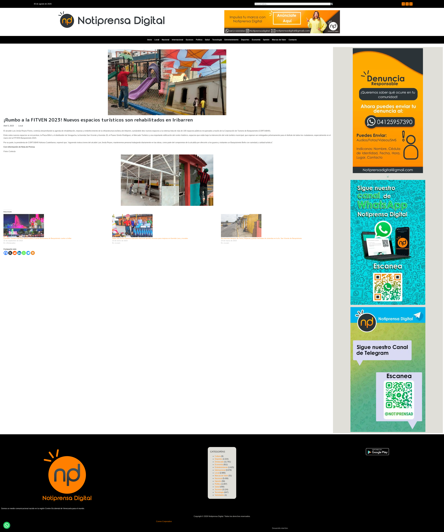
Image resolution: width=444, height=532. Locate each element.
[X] (10, 253)
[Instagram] (403, 4)
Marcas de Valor (279, 40)
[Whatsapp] (24, 253)
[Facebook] (6, 253)
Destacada (219, 462)
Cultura (218, 456)
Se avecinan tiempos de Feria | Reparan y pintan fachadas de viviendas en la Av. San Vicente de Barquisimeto (261, 238)
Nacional (165, 40)
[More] (33, 253)
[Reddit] (15, 253)
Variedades (219, 495)
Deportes (245, 40)
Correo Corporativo (164, 521)
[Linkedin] (19, 253)
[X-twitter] (407, 4)
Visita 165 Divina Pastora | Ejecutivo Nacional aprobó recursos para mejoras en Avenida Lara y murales (150, 238)
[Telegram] (28, 253)
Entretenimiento (231, 40)
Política (199, 40)
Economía (256, 40)
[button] (6, 525)
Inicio (149, 40)
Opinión (266, 40)
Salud (207, 40)
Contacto (293, 40)
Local (156, 40)
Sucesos (189, 40)
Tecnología (217, 40)
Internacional (177, 40)
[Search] (331, 4)
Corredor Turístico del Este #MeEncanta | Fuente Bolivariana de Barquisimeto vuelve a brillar (37, 238)
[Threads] (411, 4)
